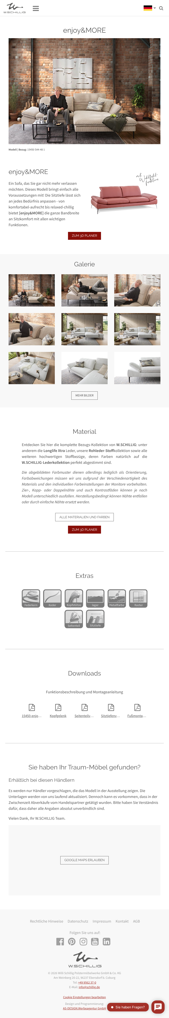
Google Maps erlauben (84, 860)
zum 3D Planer (84, 236)
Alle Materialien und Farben (84, 517)
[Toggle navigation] (34, 8)
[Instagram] (85, 942)
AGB (136, 921)
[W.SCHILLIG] (151, 8)
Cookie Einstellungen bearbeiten (84, 997)
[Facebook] (61, 942)
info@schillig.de (89, 987)
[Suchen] (161, 8)
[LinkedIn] (108, 942)
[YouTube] (96, 942)
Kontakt (122, 921)
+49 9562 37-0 (87, 982)
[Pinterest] (73, 942)
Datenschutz (78, 921)
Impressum (102, 921)
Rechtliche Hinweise (46, 921)
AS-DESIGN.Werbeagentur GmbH (84, 1008)
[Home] (15, 8)
